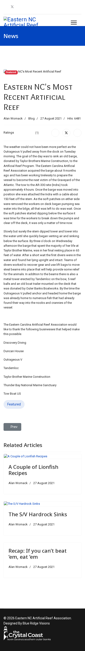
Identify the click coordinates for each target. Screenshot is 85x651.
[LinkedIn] (77, 133)
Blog (31, 118)
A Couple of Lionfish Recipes (33, 469)
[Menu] (74, 22)
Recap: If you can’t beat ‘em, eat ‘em (37, 553)
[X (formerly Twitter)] (66, 133)
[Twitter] (12, 7)
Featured (14, 404)
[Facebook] (5, 7)
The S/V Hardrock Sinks (37, 514)
